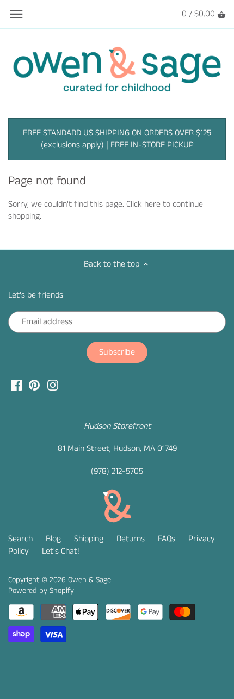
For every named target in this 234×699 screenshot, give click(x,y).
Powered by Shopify (41, 590)
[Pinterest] (34, 385)
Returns (130, 539)
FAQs (166, 539)
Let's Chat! (60, 551)
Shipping (88, 539)
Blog (53, 539)
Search (20, 539)
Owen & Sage (89, 579)
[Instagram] (52, 385)
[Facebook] (16, 385)
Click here (143, 204)
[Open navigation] (16, 14)
